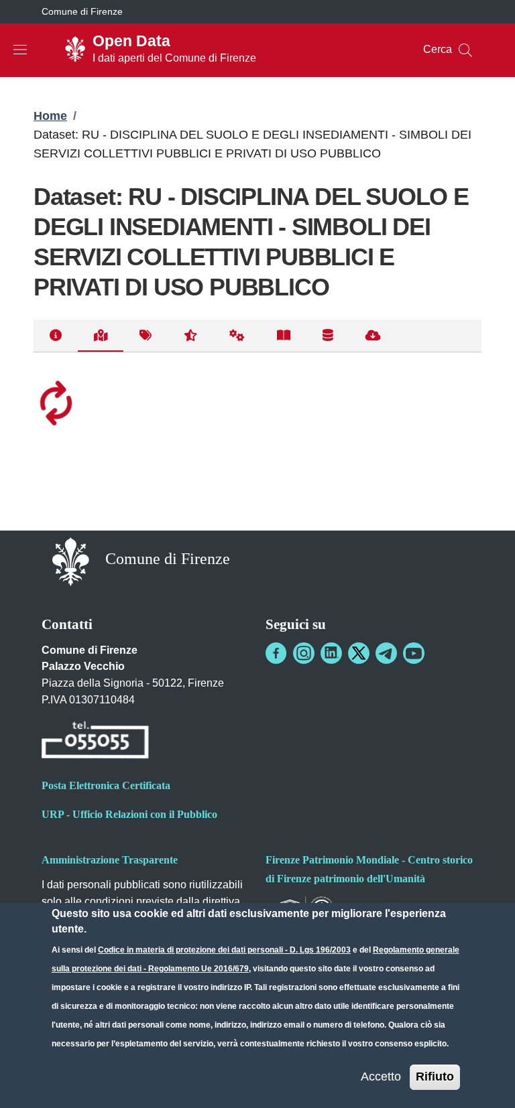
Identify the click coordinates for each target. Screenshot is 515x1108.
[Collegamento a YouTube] (413, 653)
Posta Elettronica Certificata (106, 785)
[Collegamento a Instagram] (303, 653)
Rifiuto (435, 1076)
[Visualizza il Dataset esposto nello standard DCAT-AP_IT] (283, 336)
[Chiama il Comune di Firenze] (95, 742)
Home (50, 116)
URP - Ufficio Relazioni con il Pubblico (129, 814)
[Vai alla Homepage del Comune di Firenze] (70, 560)
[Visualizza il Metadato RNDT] (327, 336)
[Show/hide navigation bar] (20, 49)
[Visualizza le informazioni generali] (56, 336)
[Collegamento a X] (358, 653)
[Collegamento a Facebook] (276, 653)
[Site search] (465, 50)
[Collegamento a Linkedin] (331, 653)
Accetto (381, 1076)
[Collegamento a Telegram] (386, 653)
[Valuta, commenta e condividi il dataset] (190, 336)
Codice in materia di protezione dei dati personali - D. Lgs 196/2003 (224, 950)
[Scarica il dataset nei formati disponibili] (373, 336)
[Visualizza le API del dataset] (237, 336)
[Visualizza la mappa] (100, 336)
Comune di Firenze (82, 11)
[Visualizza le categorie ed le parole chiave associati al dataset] (145, 336)
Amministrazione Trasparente (110, 859)
